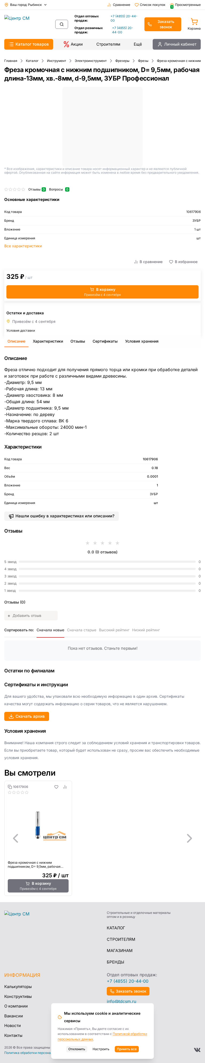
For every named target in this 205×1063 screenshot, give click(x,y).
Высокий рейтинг (114, 630)
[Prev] (15, 838)
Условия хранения (142, 341)
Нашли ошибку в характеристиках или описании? (65, 515)
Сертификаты (105, 341)
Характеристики (48, 341)
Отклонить (76, 1049)
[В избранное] (56, 787)
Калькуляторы (18, 986)
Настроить (101, 1049)
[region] (102, 838)
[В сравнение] (65, 787)
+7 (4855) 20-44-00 (124, 18)
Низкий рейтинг (146, 630)
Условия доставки (20, 330)
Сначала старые (81, 630)
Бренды (115, 962)
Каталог (116, 927)
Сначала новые (50, 630)
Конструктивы (18, 996)
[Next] (189, 838)
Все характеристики (23, 246)
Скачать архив (30, 716)
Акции (77, 44)
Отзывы (77, 341)
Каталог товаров (32, 44)
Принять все (127, 1049)
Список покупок (152, 5)
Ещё (138, 44)
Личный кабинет (180, 44)
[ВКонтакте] (197, 1049)
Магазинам (120, 950)
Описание (16, 341)
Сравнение (121, 5)
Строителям (108, 44)
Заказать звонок (165, 24)
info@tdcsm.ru (121, 1001)
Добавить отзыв (24, 615)
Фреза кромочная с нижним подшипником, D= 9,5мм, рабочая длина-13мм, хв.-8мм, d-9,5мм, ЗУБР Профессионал (36, 864)
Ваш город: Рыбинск (26, 5)
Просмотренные (186, 5)
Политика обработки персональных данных (38, 1052)
